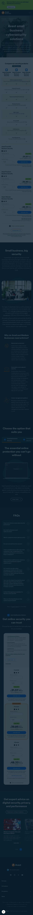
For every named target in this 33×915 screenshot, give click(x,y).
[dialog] (16, 457)
